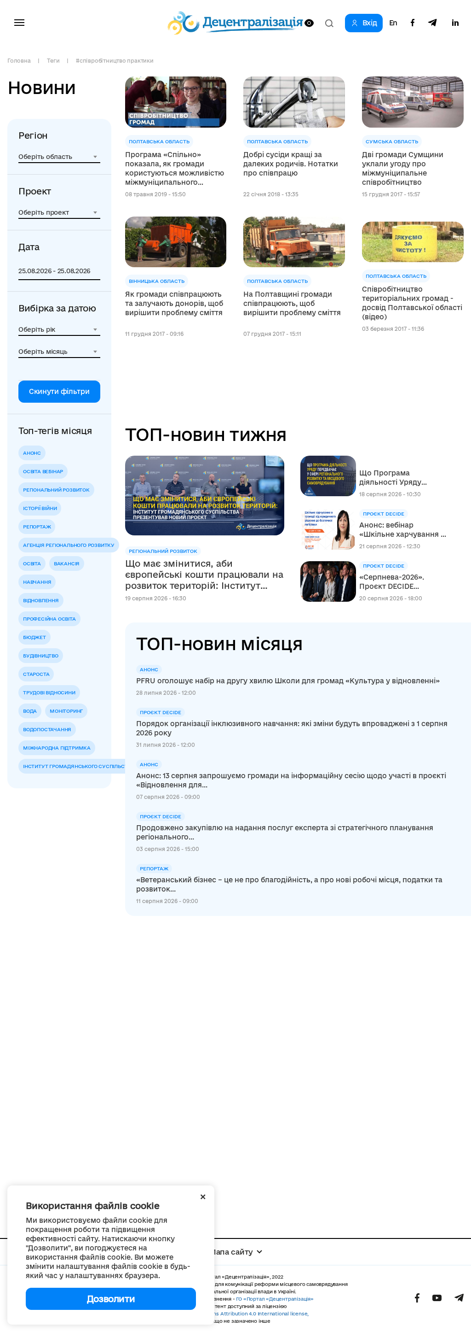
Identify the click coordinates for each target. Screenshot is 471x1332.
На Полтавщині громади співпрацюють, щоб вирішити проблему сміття (292, 303)
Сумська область (392, 141)
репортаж (37, 526)
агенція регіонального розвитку (69, 545)
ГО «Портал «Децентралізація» (274, 1299)
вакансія (67, 563)
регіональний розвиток (56, 490)
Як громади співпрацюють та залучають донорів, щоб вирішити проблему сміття (174, 303)
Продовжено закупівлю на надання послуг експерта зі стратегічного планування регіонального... (284, 832)
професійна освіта (49, 619)
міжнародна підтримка (57, 748)
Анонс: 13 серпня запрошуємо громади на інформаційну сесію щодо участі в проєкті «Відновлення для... (291, 780)
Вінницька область (156, 281)
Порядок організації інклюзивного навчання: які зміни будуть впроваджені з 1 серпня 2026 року (292, 728)
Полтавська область (159, 141)
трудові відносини (49, 692)
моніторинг (66, 711)
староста (36, 674)
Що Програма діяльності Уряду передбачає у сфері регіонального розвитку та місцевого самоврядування (403, 478)
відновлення (41, 600)
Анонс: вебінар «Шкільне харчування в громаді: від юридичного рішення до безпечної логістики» (403, 530)
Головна (18, 61)
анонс (32, 453)
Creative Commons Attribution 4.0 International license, (240, 1313)
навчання (37, 582)
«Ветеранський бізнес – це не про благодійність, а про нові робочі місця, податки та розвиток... (289, 884)
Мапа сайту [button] (231, 1252)
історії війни (40, 508)
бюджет (34, 637)
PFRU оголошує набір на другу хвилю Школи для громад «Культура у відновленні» (288, 681)
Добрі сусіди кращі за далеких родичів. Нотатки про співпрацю (290, 164)
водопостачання (47, 729)
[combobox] (59, 156)
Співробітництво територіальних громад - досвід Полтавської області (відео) (412, 303)
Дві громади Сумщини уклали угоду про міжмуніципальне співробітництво (402, 168)
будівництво (40, 655)
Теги (53, 61)
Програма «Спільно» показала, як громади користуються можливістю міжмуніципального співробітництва (174, 169)
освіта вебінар (43, 471)
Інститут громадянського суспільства (78, 766)
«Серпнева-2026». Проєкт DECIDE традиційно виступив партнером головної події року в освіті (398, 582)
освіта (32, 563)
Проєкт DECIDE (383, 513)
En (393, 23)
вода (30, 711)
